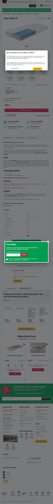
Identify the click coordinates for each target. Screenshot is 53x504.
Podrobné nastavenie (15, 68)
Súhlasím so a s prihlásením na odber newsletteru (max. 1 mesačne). (22, 259)
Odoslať (24, 254)
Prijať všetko (37, 68)
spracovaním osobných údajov (22, 258)
